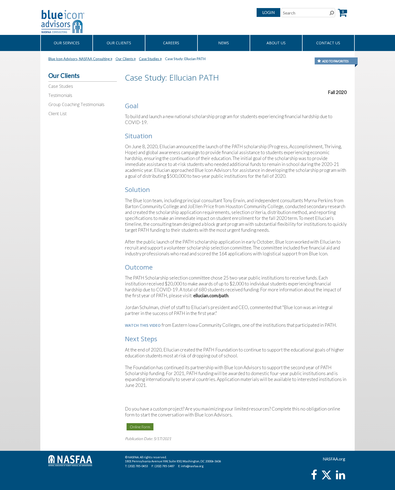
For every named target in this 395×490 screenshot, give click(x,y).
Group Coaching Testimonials (76, 104)
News (223, 42)
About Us (276, 42)
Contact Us (328, 42)
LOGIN (268, 12)
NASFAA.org (334, 458)
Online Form (140, 426)
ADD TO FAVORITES (335, 61)
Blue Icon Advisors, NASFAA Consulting (79, 59)
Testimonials (60, 95)
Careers (171, 42)
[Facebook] (314, 477)
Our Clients (119, 42)
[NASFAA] (92, 21)
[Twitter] (327, 477)
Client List (57, 114)
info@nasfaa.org (192, 466)
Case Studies (60, 86)
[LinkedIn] (340, 477)
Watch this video (143, 325)
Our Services (67, 42)
